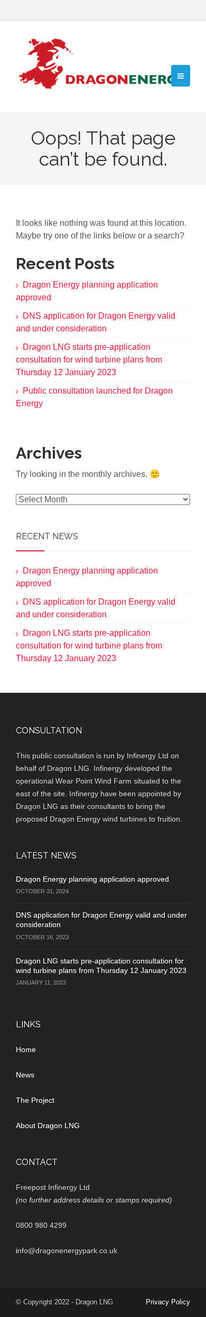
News (25, 1075)
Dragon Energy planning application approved (92, 879)
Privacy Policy (168, 1302)
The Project (35, 1100)
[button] (180, 76)
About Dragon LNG (48, 1125)
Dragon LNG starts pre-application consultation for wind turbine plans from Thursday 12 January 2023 (89, 359)
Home (26, 1049)
